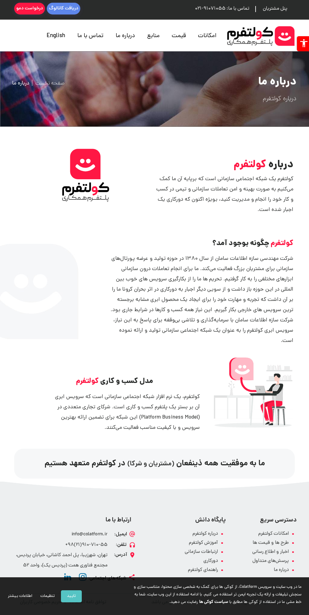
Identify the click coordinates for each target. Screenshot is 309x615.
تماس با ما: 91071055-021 (222, 8)
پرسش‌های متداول (270, 561)
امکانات (207, 36)
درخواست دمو (29, 8)
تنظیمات (47, 596)
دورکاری (210, 561)
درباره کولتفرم (205, 534)
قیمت (179, 36)
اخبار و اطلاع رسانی (270, 552)
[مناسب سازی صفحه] (303, 43)
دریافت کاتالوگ (63, 8)
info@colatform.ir (89, 534)
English (56, 36)
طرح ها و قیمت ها (271, 543)
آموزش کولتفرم (203, 543)
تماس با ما (90, 36)
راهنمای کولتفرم (203, 570)
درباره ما (125, 36)
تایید (71, 596)
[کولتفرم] (261, 36)
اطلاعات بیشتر (20, 596)
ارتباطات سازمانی (201, 552)
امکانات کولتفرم (273, 534)
